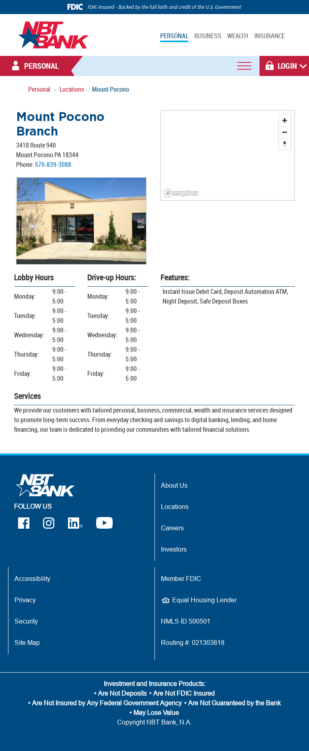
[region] (228, 155)
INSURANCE (269, 35)
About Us (174, 485)
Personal (39, 89)
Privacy (25, 599)
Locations (72, 89)
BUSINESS (207, 35)
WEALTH (237, 35)
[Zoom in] (284, 120)
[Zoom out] (284, 132)
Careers (172, 527)
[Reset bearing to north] (284, 144)
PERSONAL (174, 35)
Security (26, 621)
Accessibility (32, 578)
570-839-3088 (53, 164)
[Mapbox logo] (181, 193)
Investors (174, 549)
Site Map (27, 642)
